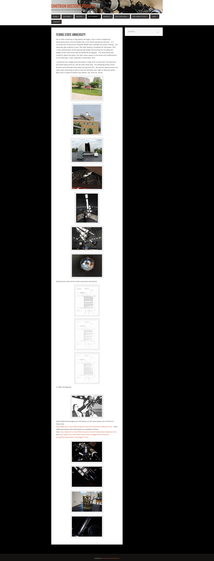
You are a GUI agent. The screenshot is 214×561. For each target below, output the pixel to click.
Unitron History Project (73, 6)
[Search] (158, 32)
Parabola (106, 558)
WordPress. (115, 558)
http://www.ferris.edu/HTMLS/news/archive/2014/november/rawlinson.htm (84, 427)
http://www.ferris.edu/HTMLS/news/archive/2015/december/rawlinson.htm (88, 432)
